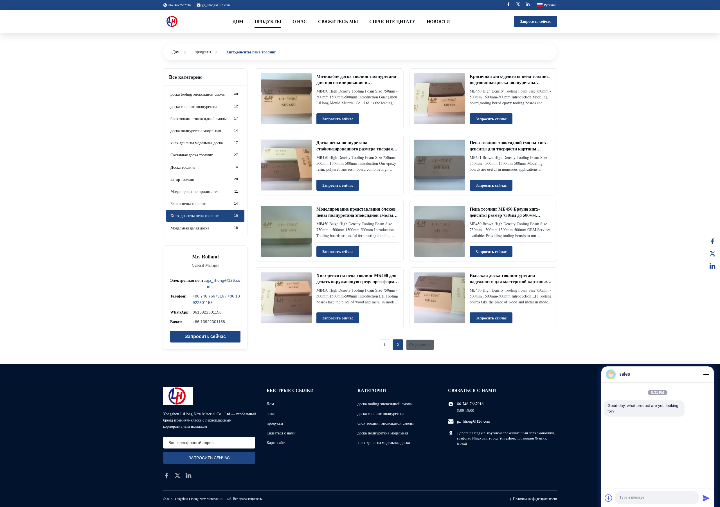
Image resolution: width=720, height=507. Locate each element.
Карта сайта (276, 442)
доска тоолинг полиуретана (380, 413)
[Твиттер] (712, 253)
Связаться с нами (281, 433)
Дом (238, 21)
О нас (299, 21)
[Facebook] (508, 5)
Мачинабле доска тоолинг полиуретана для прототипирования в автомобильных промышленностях (356, 82)
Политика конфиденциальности (535, 498)
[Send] (705, 498)
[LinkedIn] (712, 266)
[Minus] (706, 374)
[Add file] (609, 498)
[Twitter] (518, 5)
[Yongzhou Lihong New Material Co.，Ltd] (172, 21)
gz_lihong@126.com (216, 5)
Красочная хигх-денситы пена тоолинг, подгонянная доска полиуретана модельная (510, 82)
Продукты (268, 21)
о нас (271, 413)
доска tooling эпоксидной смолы (384, 403)
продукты (203, 51)
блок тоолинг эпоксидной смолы (385, 423)
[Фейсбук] (712, 241)
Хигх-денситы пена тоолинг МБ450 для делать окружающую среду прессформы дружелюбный (357, 281)
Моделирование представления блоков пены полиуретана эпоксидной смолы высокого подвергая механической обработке (356, 218)
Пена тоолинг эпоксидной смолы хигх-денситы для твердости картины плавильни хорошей (509, 148)
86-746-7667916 (470, 403)
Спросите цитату (392, 21)
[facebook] (166, 475)
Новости (438, 21)
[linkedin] (188, 475)
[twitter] (177, 475)
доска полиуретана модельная (382, 433)
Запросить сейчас (535, 21)
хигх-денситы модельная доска (383, 442)
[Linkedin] (527, 5)
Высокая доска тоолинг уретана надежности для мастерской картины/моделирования (508, 281)
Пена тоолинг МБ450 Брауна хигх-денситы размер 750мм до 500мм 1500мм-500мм (505, 215)
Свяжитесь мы (338, 21)
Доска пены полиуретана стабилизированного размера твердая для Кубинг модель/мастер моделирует (355, 148)
